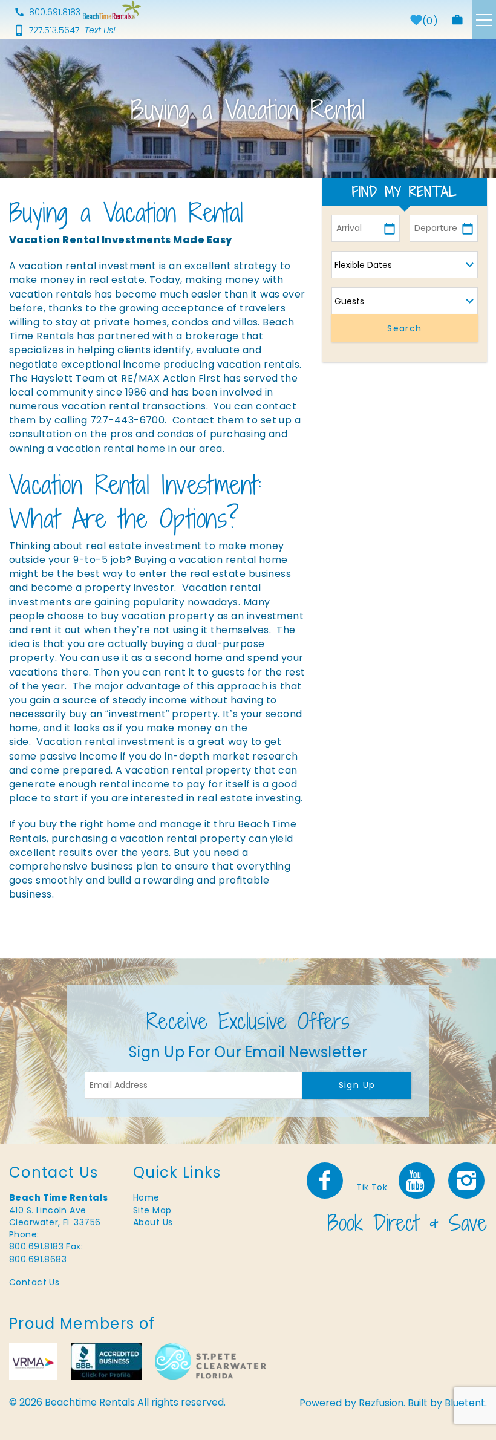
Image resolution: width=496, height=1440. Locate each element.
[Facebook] (326, 1180)
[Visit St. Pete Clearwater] (210, 1361)
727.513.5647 (54, 30)
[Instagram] (467, 1180)
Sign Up (357, 1085)
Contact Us (34, 1282)
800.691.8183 (54, 12)
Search (404, 328)
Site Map (152, 1210)
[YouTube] (418, 1180)
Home (146, 1197)
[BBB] (106, 1361)
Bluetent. (466, 1403)
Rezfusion (381, 1403)
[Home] (112, 9)
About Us (152, 1222)
